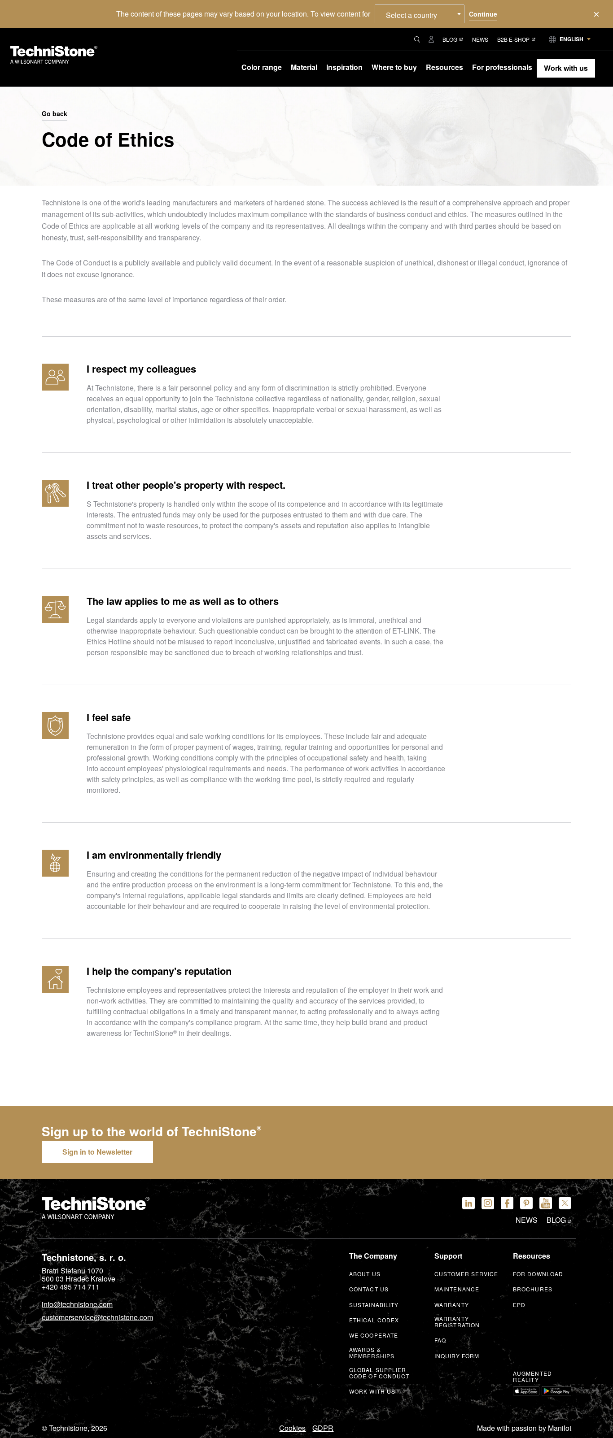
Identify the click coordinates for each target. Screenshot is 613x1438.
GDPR (322, 1428)
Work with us (372, 1391)
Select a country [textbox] (411, 15)
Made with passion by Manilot (524, 1428)
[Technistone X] (565, 1203)
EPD (519, 1305)
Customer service (466, 1274)
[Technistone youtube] (545, 1203)
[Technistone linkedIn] (468, 1203)
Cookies (292, 1428)
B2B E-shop (513, 39)
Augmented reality (532, 1376)
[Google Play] (556, 1390)
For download (538, 1274)
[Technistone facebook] (507, 1203)
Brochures (532, 1289)
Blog (449, 39)
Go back (54, 114)
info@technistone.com (77, 1304)
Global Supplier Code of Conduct (379, 1373)
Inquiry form (456, 1356)
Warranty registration (457, 1322)
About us (365, 1274)
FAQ (440, 1340)
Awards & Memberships (371, 1353)
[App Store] (526, 1390)
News (480, 39)
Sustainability (373, 1305)
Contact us (369, 1289)
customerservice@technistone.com (97, 1317)
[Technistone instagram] (488, 1203)
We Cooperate (373, 1335)
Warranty (451, 1305)
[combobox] (419, 14)
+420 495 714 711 (71, 1287)
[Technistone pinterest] (526, 1203)
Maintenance (456, 1289)
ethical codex (374, 1320)
